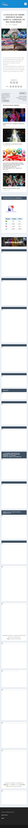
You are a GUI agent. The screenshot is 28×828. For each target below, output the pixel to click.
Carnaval (15, 24)
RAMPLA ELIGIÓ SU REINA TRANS (11, 188)
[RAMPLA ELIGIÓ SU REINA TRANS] (14, 179)
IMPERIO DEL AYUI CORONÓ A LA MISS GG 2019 (13, 124)
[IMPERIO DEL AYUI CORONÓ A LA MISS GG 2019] (14, 115)
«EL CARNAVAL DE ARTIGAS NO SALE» (12, 144)
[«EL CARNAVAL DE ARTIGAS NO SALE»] (14, 135)
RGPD (2, 818)
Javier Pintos (4, 815)
